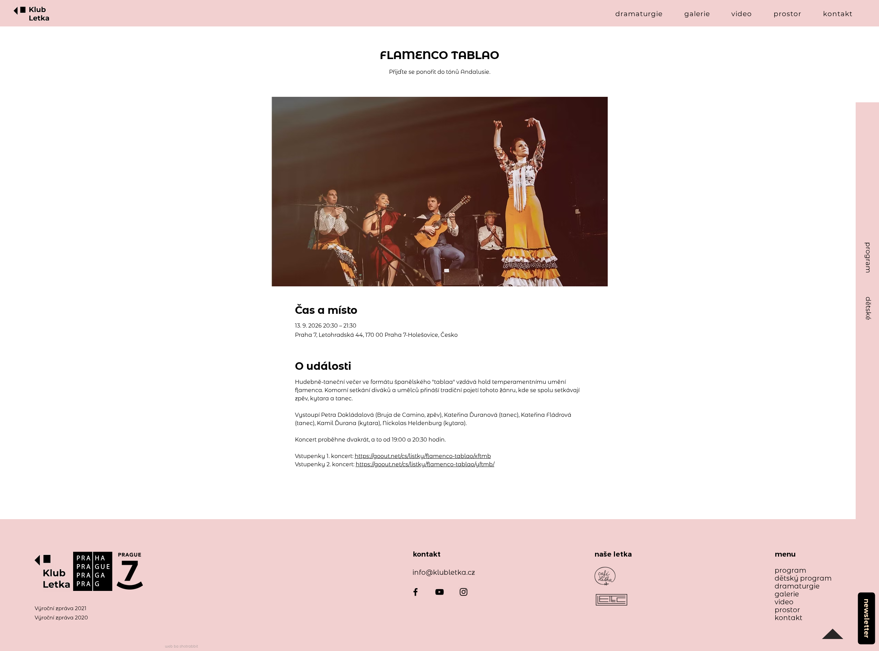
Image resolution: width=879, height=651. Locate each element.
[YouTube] (439, 592)
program (790, 570)
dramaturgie (797, 586)
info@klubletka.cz (443, 572)
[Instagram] (463, 592)
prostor (787, 610)
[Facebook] (415, 592)
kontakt (788, 618)
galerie (787, 594)
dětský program (800, 578)
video (784, 602)
